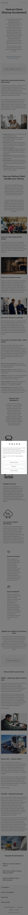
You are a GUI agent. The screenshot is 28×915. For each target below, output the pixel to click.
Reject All (14, 466)
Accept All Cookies (14, 462)
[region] (14, 457)
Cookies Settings (14, 470)
